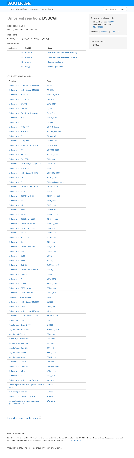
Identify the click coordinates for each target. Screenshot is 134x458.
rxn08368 (110, 21)
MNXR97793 (98, 27)
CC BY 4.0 (114, 31)
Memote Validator (46, 9)
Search (123, 9)
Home (12, 9)
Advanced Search (22, 9)
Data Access (34, 9)
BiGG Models (19, 3)
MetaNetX (105, 31)
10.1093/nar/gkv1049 (75, 440)
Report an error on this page (23, 418)
